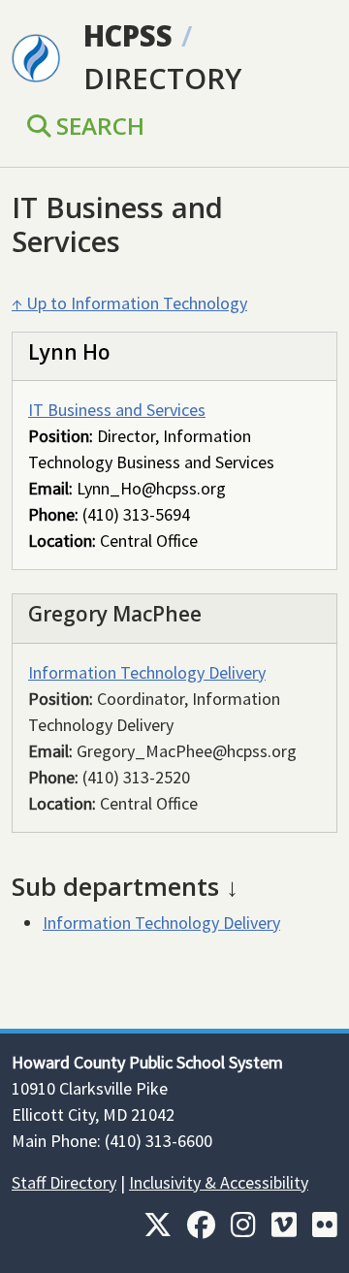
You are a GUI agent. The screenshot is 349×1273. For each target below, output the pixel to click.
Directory (162, 78)
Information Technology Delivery (147, 672)
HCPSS (128, 35)
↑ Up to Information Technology (129, 303)
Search (97, 126)
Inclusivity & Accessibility (218, 1182)
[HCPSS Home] (36, 56)
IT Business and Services (117, 409)
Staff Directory (64, 1182)
